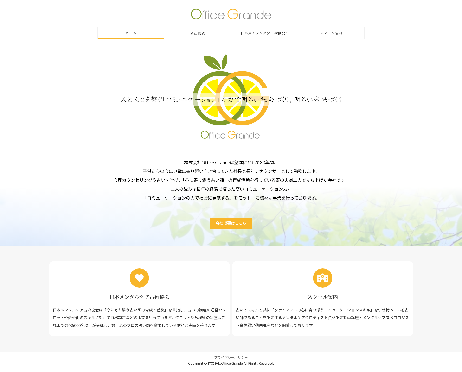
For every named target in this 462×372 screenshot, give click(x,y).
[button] (231, 223)
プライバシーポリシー (231, 357)
